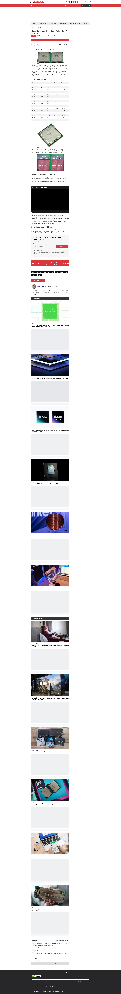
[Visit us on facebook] (69, 2)
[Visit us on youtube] (75, 2)
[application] (50, 199)
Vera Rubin (86, 23)
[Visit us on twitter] (71, 2)
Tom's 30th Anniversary (75, 23)
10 (51, 264)
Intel (33, 272)
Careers (33, 986)
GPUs (43, 5)
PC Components (49, 5)
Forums (88, 5)
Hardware (34, 275)
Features (34, 35)
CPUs (40, 5)
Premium (84, 5)
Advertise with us (49, 983)
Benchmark (50, 272)
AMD (40, 275)
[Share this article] (32, 45)
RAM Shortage (63, 23)
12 (56, 264)
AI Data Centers (53, 23)
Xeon (66, 272)
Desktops (64, 5)
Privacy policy (63, 981)
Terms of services (49, 250)
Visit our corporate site (80, 972)
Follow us (60, 44)
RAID (45, 272)
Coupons (77, 5)
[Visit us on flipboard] (77, 2)
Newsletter (67, 44)
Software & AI (70, 5)
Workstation (39, 272)
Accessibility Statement (37, 983)
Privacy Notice (38, 251)
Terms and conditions (36, 981)
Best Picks (35, 5)
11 (54, 264)
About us (62, 983)
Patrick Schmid (41, 35)
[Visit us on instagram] (73, 2)
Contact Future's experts (51, 981)
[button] (88, 2)
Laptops (59, 5)
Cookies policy (78, 981)
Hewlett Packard (59, 272)
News (55, 5)
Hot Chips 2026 (43, 23)
